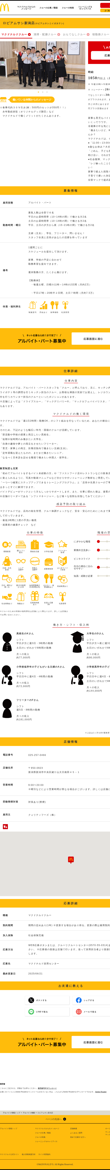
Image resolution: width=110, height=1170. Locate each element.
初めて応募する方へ (78, 1137)
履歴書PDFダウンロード (47, 1088)
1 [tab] (38, 92)
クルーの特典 (68, 8)
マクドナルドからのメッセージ (26, 8)
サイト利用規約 (44, 1154)
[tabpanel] (42, 65)
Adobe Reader (101, 1092)
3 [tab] (47, 92)
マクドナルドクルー (14, 34)
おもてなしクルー (74, 34)
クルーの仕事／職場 (49, 8)
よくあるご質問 (76, 1133)
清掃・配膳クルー (45, 34)
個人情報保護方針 (29, 1154)
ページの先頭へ (54, 1119)
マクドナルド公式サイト (9, 1154)
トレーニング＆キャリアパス (85, 8)
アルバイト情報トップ (8, 1129)
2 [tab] (42, 92)
